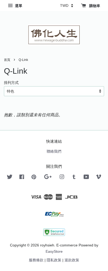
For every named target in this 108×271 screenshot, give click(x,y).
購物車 (94, 6)
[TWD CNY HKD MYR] (66, 5)
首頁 (7, 60)
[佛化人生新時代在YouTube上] (86, 178)
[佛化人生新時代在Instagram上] (62, 178)
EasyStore (54, 251)
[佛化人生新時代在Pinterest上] (34, 178)
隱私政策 (54, 260)
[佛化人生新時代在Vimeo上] (98, 178)
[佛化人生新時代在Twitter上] (10, 178)
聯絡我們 (54, 151)
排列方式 (11, 82)
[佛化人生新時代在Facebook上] (22, 178)
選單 (18, 6)
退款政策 (71, 260)
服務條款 (36, 260)
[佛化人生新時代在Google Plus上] (48, 178)
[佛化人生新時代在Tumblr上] (74, 178)
